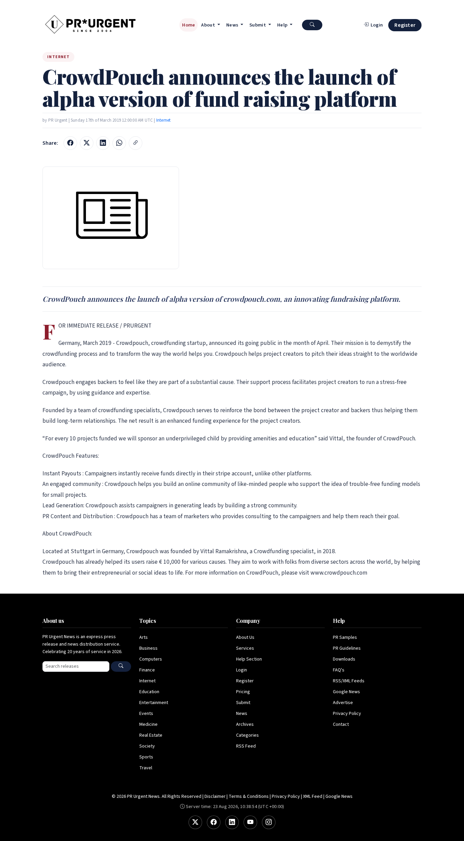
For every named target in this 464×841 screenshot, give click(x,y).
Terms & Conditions (249, 796)
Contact (341, 724)
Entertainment (153, 702)
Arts (143, 637)
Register (404, 25)
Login (241, 670)
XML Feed (312, 796)
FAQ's (338, 670)
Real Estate (150, 735)
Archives (245, 724)
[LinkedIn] (232, 822)
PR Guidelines (347, 648)
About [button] (208, 25)
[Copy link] (135, 143)
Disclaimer (215, 796)
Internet (163, 120)
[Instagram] (268, 822)
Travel (145, 768)
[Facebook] (213, 822)
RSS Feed (246, 746)
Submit (243, 702)
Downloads (344, 659)
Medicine (148, 724)
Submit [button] (258, 25)
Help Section (249, 659)
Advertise (343, 702)
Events (146, 713)
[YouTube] (250, 822)
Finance (147, 670)
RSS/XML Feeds (348, 681)
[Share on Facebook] (70, 143)
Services (245, 648)
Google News (346, 691)
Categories (247, 735)
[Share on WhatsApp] (119, 143)
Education (149, 691)
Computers (150, 659)
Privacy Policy (347, 713)
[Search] (121, 666)
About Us (245, 637)
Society (147, 746)
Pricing (243, 691)
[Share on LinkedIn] (103, 143)
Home (188, 25)
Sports (146, 757)
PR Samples (345, 637)
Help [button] (283, 25)
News (241, 713)
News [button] (232, 25)
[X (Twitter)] (195, 822)
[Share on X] (86, 143)
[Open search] (312, 25)
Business (148, 648)
